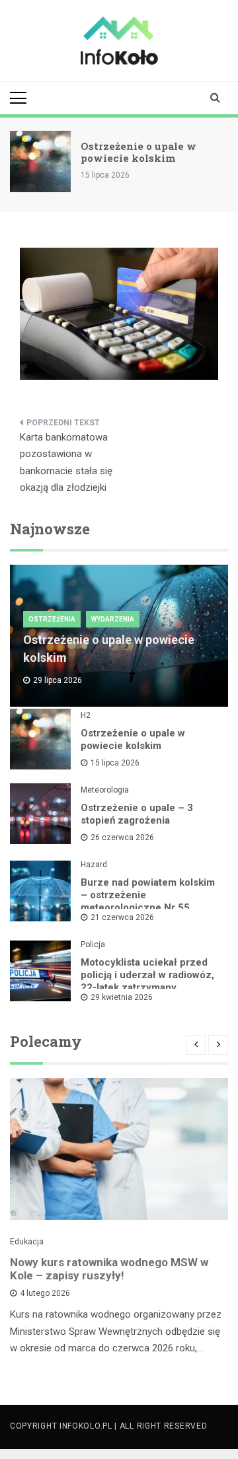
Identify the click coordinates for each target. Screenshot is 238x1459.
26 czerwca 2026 (122, 837)
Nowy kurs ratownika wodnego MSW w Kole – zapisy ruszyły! (109, 1269)
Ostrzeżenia (51, 619)
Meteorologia (105, 790)
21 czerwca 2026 (122, 917)
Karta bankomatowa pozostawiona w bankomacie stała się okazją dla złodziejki (66, 462)
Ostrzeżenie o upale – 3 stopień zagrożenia (137, 814)
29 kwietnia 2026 (122, 997)
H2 (86, 715)
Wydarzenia (112, 619)
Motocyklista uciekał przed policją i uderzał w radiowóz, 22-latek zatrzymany (147, 974)
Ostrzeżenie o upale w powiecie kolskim (138, 151)
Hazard (94, 864)
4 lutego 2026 (45, 1293)
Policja (93, 944)
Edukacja (27, 1241)
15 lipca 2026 (115, 762)
